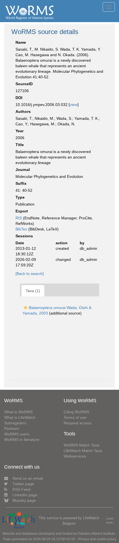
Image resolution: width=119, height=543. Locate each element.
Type (20, 197)
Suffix (21, 183)
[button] (25, 308)
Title (19, 144)
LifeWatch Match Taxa (83, 450)
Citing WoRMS (76, 412)
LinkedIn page (24, 495)
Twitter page (23, 484)
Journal (22, 169)
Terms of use (75, 417)
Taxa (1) (33, 291)
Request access (78, 423)
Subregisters (15, 423)
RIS (18, 218)
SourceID (24, 84)
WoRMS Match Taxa (81, 445)
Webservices (75, 456)
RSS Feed (21, 489)
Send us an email (27, 478)
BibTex (21, 229)
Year (19, 131)
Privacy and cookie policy (97, 539)
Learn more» (110, 520)
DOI (18, 97)
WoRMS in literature (21, 439)
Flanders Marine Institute (96, 534)
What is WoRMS (18, 412)
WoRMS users (16, 434)
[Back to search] (29, 273)
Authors (23, 111)
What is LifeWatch (19, 417)
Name (20, 42)
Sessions (24, 236)
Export (21, 211)
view (73, 104)
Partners (11, 428)
